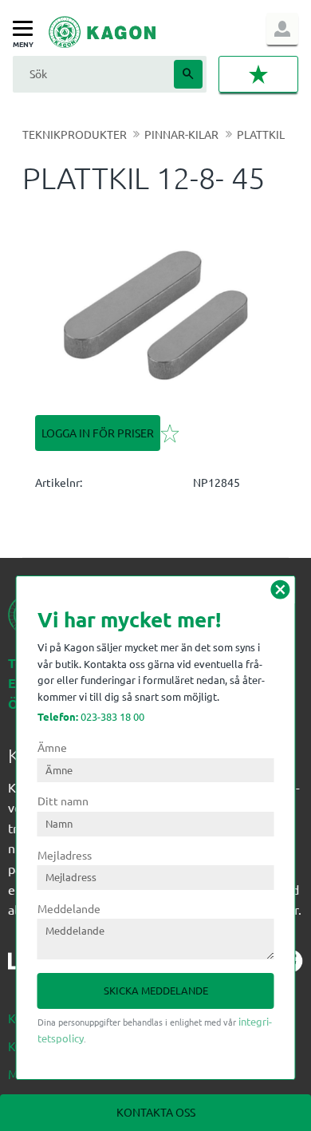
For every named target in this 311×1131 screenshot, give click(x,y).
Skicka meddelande (156, 990)
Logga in (282, 28)
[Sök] (188, 74)
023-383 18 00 (90, 716)
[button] (27, 29)
